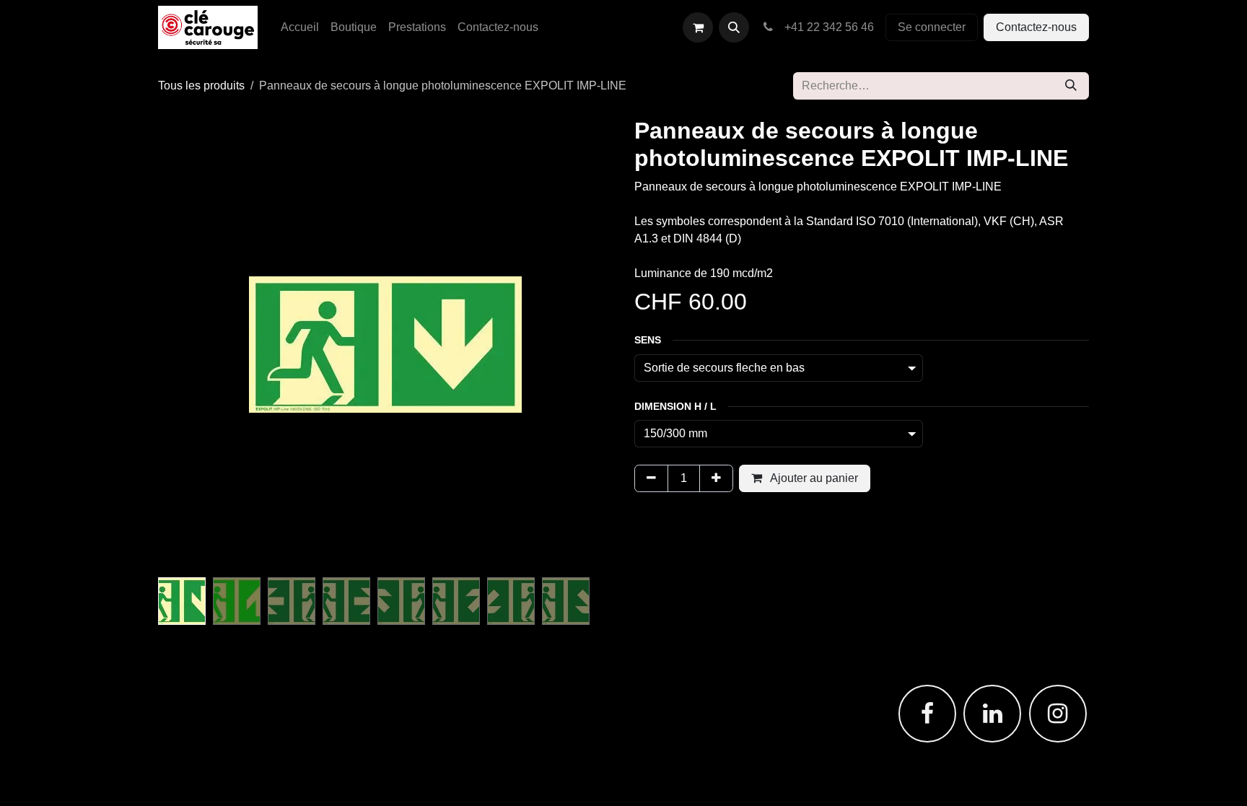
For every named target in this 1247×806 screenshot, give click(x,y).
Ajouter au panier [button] (813, 478)
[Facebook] (927, 714)
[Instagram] (1058, 714)
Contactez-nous (1036, 27)
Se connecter (932, 27)
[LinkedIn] (992, 714)
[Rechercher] (1071, 86)
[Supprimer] (651, 478)
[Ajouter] (716, 478)
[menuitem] (300, 27)
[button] (734, 27)
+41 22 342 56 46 (826, 27)
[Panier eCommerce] (698, 27)
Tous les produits (201, 85)
